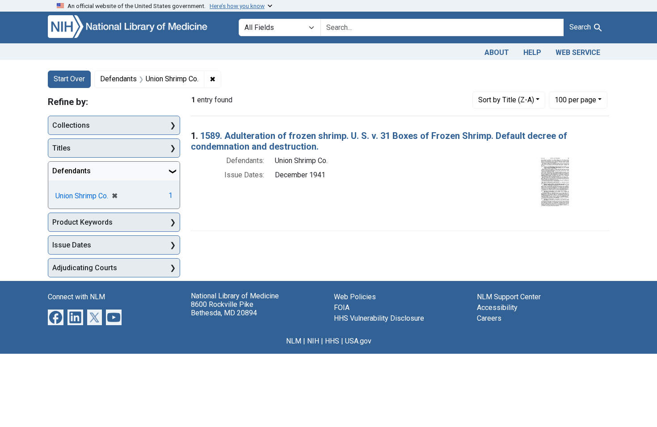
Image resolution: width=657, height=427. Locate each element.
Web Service (578, 52)
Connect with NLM (76, 297)
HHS (332, 341)
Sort (506, 100)
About (496, 52)
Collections (71, 125)
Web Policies (355, 297)
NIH (313, 341)
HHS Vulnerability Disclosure (379, 318)
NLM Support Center (509, 297)
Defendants (71, 171)
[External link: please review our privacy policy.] (55, 317)
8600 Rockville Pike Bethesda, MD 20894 (224, 308)
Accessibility (497, 307)
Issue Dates (71, 245)
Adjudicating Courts (84, 268)
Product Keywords (82, 222)
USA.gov (358, 341)
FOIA (342, 307)
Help (532, 52)
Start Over (69, 79)
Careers (489, 318)
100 (575, 99)
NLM (293, 341)
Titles (61, 148)
